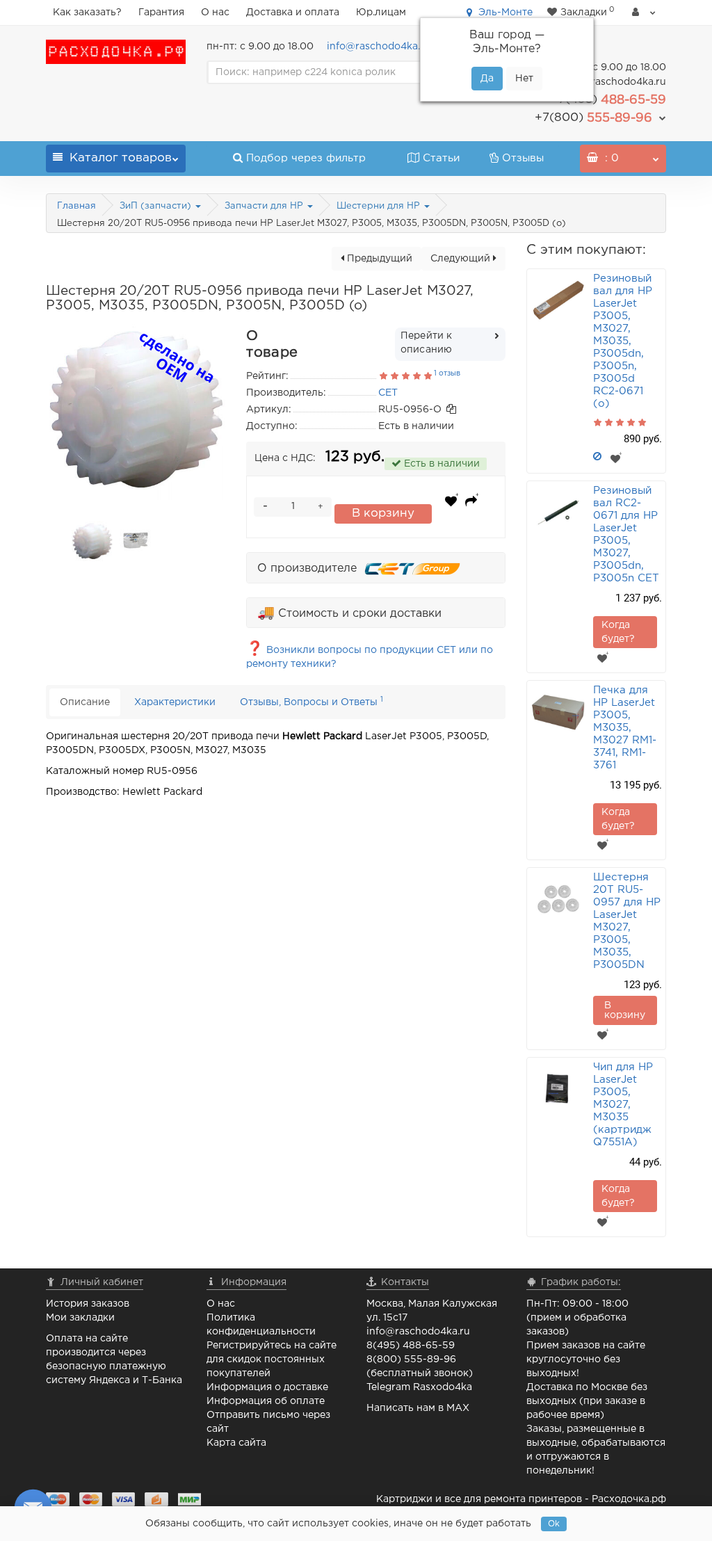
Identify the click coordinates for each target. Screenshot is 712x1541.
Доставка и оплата (292, 12)
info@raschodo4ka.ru (378, 46)
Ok (554, 1524)
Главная (76, 206)
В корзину (383, 513)
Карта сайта (236, 1443)
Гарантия (161, 12)
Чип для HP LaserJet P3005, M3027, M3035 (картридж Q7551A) (623, 1105)
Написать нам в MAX (417, 1408)
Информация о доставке (267, 1387)
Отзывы (523, 158)
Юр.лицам (381, 12)
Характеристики (175, 702)
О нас (215, 12)
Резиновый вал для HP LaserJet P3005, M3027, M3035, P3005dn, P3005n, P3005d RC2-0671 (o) (622, 341)
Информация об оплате (266, 1401)
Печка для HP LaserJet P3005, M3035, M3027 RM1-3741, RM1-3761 (624, 728)
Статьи (441, 158)
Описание (85, 702)
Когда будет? (618, 632)
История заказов (87, 1304)
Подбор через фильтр (306, 158)
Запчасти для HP (265, 206)
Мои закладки (80, 1318)
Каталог (121, 158)
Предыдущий (378, 259)
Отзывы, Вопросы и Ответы (311, 701)
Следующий (461, 259)
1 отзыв (447, 373)
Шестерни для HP (380, 206)
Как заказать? (87, 12)
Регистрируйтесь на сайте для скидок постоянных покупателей (272, 1359)
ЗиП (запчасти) (157, 206)
